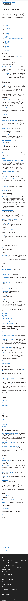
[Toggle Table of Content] (3, 23)
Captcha (4, 410)
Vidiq (3, 299)
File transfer (5, 469)
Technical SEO (5, 309)
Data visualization (6, 363)
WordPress (8, 41)
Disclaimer (4, 576)
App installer (5, 458)
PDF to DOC (5, 93)
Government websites (10, 45)
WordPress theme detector (8, 378)
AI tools (7, 43)
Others (7, 46)
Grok (3, 421)
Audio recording (6, 331)
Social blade (5, 291)
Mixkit (3, 142)
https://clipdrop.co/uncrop (8, 550)
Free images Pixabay (7, 134)
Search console (5, 405)
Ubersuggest (5, 295)
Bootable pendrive (6, 460)
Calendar (8, 50)
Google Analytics (6, 408)
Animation (8, 27)
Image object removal (7, 210)
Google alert (5, 400)
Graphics (7, 32)
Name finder (8, 34)
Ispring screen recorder (8, 335)
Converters (8, 28)
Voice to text (5, 107)
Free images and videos (10, 30)
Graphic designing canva (8, 171)
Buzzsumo (4, 272)
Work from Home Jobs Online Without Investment (14, 560)
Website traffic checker (10, 49)
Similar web (5, 514)
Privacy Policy (5, 571)
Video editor (5, 352)
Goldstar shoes (5, 508)
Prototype (4, 190)
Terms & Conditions (7, 574)
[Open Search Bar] (3, 3)
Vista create (4, 176)
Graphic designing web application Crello (12, 160)
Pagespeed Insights (6, 321)
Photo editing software (7, 196)
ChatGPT (4, 426)
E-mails (7, 29)
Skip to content (3, 0)
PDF (6, 36)
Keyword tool (5, 413)
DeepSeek (4, 424)
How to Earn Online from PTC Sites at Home (13, 562)
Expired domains (6, 316)
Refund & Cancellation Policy (9, 579)
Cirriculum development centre (10, 433)
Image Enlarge (5, 223)
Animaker (4, 360)
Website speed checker (7, 323)
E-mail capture (6, 128)
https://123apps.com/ (7, 547)
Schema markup (6, 402)
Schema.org (5, 313)
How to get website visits (8, 565)
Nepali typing (18, 56)
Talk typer (4, 114)
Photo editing (8, 33)
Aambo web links (6, 594)
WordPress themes (6, 376)
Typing (7, 25)
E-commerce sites (9, 47)
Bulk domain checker (7, 318)
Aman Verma (11, 383)
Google (7, 42)
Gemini (3, 419)
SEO (7, 37)
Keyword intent (5, 274)
